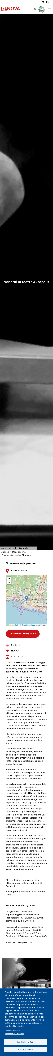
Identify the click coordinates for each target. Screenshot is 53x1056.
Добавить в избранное (24, 633)
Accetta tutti (25, 1050)
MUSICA (15, 651)
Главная (5, 552)
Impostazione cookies (14, 1034)
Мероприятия (19, 552)
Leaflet (14, 625)
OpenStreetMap (29, 625)
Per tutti (15, 645)
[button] (26, 598)
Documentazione (12, 1030)
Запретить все (25, 1042)
